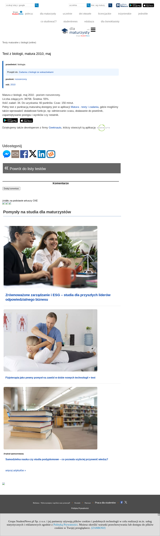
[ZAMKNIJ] (98, 527)
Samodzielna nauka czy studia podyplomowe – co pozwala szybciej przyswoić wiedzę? (56, 459)
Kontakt (77, 503)
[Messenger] (6, 157)
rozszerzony (21, 79)
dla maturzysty (48, 13)
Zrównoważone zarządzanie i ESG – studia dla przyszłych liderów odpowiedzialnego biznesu (57, 297)
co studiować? (49, 21)
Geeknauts (55, 127)
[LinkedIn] (41, 157)
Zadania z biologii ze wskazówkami (36, 72)
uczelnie (67, 13)
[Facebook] (24, 157)
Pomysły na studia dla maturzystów (37, 212)
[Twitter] (33, 156)
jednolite (143, 13)
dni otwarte (85, 13)
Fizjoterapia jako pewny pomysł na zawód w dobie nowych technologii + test (50, 377)
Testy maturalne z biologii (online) (19, 42)
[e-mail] (15, 157)
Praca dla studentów (105, 502)
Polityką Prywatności (65, 524)
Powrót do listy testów (25, 167)
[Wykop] (50, 157)
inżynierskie (124, 13)
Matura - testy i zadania (84, 106)
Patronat (88, 503)
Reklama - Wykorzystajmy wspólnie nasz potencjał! (51, 503)
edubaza (89, 21)
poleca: (28, 13)
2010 (12, 84)
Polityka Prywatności (80, 508)
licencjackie (104, 13)
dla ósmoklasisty (110, 21)
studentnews (70, 21)
